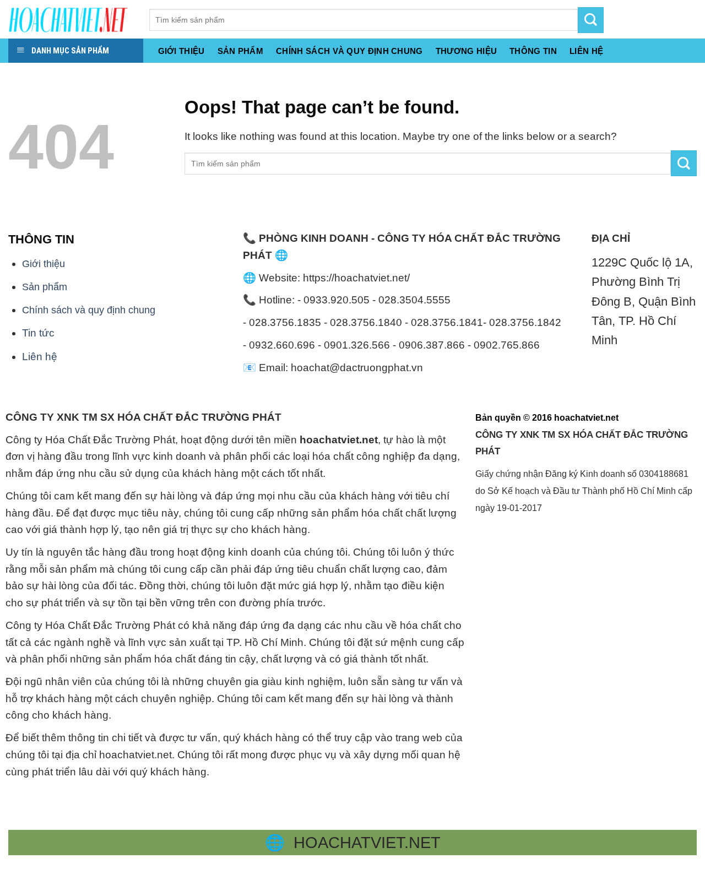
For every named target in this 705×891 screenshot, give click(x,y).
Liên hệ (39, 356)
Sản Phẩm (240, 51)
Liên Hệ (586, 51)
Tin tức (38, 333)
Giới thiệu (181, 51)
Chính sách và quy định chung (349, 51)
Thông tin (533, 51)
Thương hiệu (466, 51)
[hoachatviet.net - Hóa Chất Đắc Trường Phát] (70, 19)
